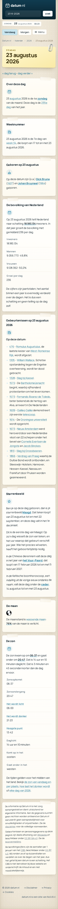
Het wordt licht (15, 703)
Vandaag (10, 32)
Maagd (26, 512)
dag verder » (25, 73)
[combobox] (23, 14)
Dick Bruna (43, 179)
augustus (15, 98)
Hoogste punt (15, 728)
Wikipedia (42, 834)
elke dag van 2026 (20, 790)
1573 (12, 396)
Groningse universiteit (34, 419)
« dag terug (9, 73)
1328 (12, 378)
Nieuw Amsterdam (27, 429)
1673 (12, 429)
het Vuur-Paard (33, 560)
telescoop (29, 414)
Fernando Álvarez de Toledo (33, 396)
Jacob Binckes (32, 446)
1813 (12, 451)
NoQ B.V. (51, 896)
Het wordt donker (17, 716)
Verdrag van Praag (28, 456)
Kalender (19, 40)
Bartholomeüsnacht (32, 383)
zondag (42, 98)
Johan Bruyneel (28, 183)
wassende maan (36, 619)
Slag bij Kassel (25, 378)
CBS (23, 850)
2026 (29, 40)
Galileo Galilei (25, 410)
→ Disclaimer (30, 887)
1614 (12, 419)
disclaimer (10, 826)
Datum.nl (6, 40)
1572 (12, 383)
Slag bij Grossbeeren (29, 451)
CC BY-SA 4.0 (31, 838)
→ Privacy (46, 887)
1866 (12, 456)
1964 (42, 183)
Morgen (25, 32)
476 (11, 347)
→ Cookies (8, 892)
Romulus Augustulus (28, 346)
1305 (12, 360)
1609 (12, 410)
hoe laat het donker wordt (35, 786)
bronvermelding (13, 841)
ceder (45, 584)
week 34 (11, 143)
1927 (10, 183)
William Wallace (25, 360)
